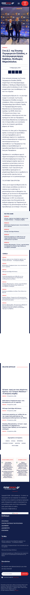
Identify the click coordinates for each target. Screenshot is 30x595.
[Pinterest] (16, 72)
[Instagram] (16, 592)
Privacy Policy (15, 577)
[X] (13, 72)
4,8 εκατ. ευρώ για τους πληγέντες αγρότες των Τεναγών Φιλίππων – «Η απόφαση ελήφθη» (16, 219)
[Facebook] (9, 72)
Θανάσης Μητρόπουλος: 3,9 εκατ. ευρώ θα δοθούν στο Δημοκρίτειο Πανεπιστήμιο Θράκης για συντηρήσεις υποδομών (16, 246)
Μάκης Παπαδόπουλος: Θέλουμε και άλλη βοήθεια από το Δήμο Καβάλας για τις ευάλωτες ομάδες (22, 473)
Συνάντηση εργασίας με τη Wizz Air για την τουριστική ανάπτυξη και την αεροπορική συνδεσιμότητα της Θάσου (14, 238)
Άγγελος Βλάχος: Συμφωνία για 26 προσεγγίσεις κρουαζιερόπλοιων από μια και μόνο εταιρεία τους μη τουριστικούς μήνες (14, 299)
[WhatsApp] (20, 72)
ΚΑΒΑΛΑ (4, 47)
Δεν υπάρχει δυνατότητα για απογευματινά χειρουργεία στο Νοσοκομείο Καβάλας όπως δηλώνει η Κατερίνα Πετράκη (7, 474)
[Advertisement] (15, 348)
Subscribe (24, 573)
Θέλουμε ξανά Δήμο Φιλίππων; (11, 231)
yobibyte (16, 590)
